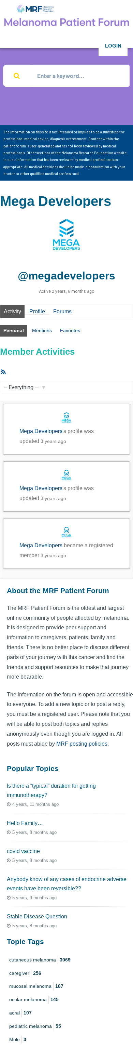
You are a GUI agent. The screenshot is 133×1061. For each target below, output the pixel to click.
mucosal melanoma (36, 986)
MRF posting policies (81, 744)
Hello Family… (25, 823)
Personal (13, 330)
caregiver (25, 973)
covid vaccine (23, 851)
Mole (17, 1039)
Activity (12, 311)
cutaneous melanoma (40, 959)
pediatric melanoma (35, 1026)
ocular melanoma (34, 999)
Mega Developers (40, 431)
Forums (62, 311)
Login (113, 46)
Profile (37, 311)
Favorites (70, 330)
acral (20, 1013)
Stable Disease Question (37, 916)
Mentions (42, 330)
